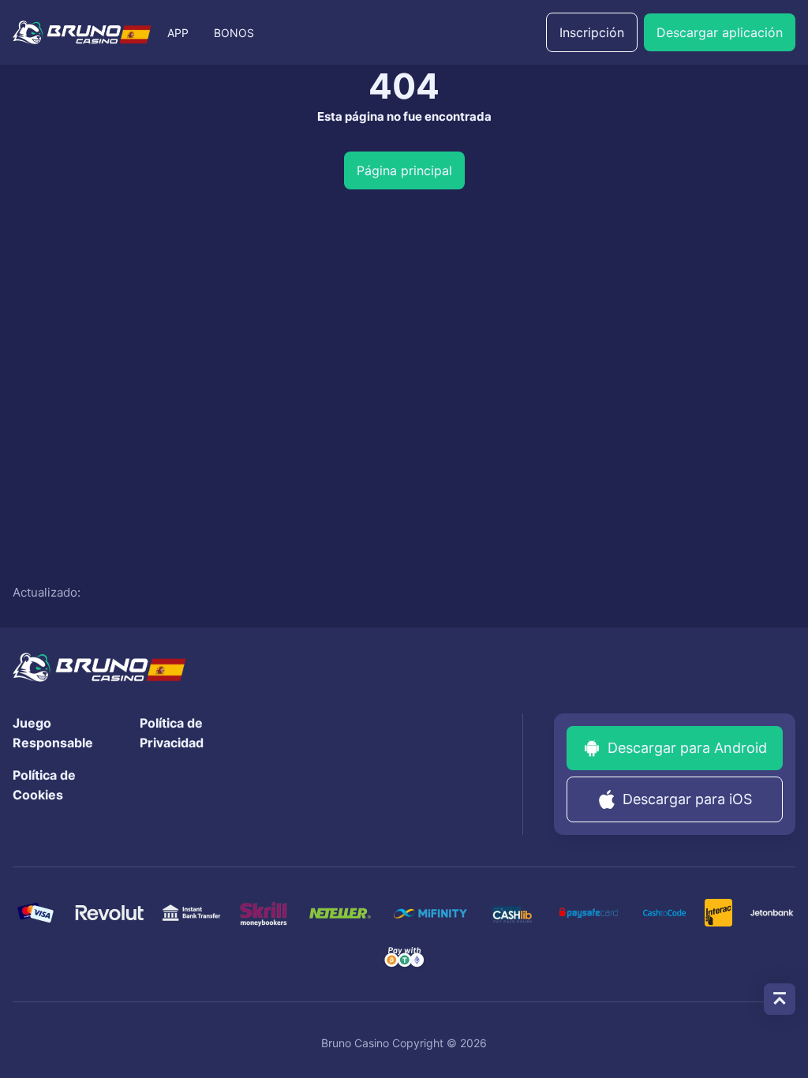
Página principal (404, 170)
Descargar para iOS (687, 799)
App (178, 32)
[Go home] (82, 32)
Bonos (234, 32)
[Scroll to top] (779, 999)
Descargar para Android (687, 747)
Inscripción (591, 32)
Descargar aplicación (719, 32)
